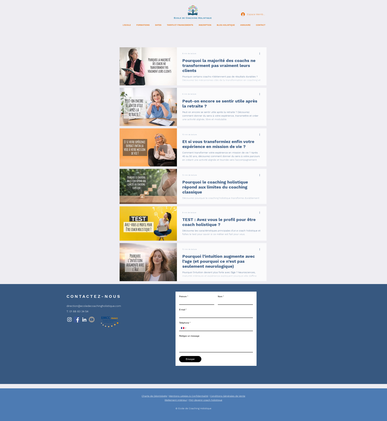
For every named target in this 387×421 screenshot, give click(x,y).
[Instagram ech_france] (69, 319)
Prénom (183, 296)
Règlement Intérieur (176, 400)
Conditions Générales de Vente (227, 396)
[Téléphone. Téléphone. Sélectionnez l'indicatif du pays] (184, 328)
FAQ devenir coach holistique (205, 400)
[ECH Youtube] (92, 319)
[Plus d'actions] (260, 53)
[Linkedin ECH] (84, 319)
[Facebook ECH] (77, 319)
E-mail (183, 309)
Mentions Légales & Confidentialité (188, 396)
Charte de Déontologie (154, 396)
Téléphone (184, 323)
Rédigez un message (189, 336)
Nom (221, 296)
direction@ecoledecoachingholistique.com (94, 305)
